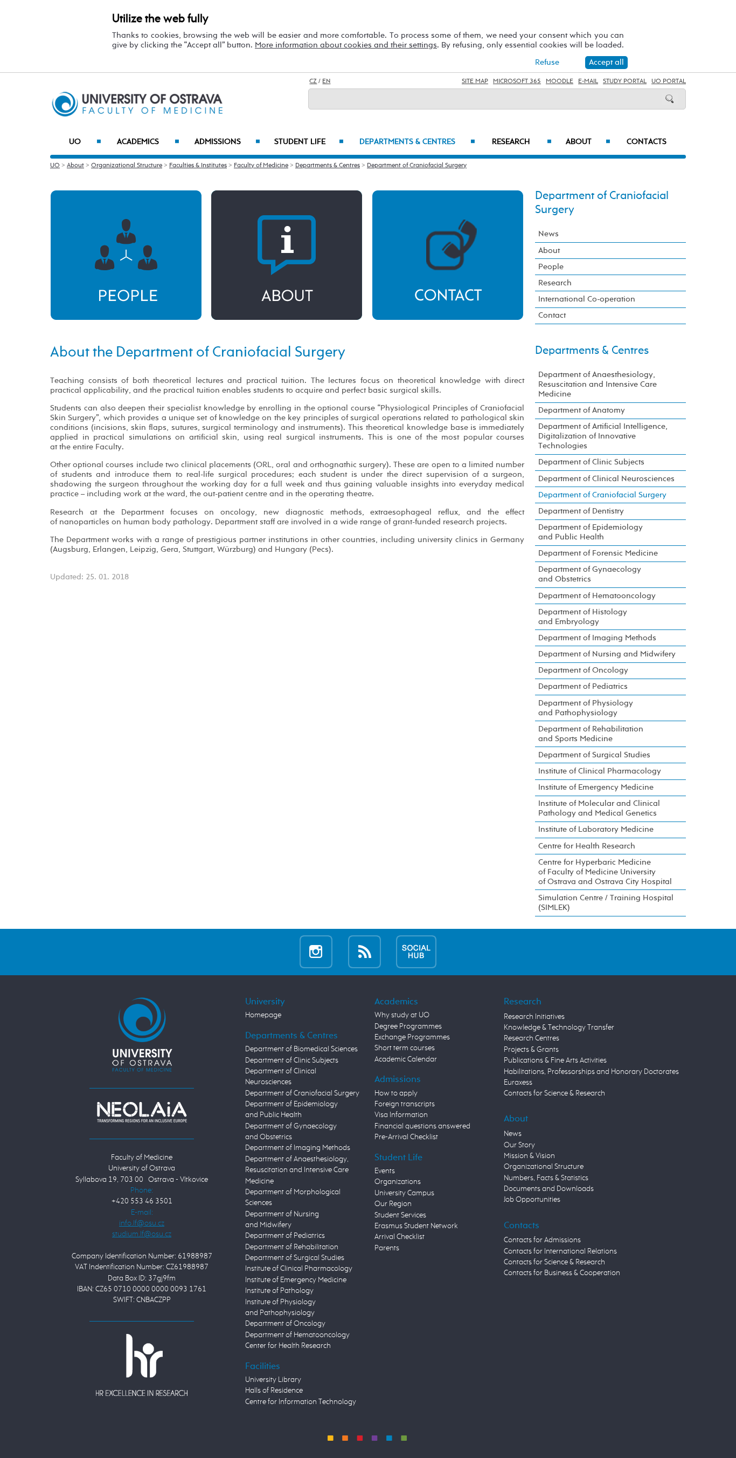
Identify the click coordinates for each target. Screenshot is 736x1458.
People (551, 267)
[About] (286, 255)
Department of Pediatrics (583, 686)
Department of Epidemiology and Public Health (590, 532)
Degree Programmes (408, 1026)
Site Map (475, 81)
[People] (126, 255)
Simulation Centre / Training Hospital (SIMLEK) (605, 903)
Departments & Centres (417, 142)
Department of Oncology (583, 670)
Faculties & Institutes (198, 165)
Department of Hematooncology (597, 596)
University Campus (404, 1193)
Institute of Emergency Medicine (596, 787)
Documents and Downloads (549, 1189)
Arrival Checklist (399, 1237)
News (548, 234)
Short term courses (404, 1048)
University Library (273, 1380)
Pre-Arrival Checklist (406, 1137)
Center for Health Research (288, 1346)
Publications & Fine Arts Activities (555, 1060)
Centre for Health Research (586, 846)
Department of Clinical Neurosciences (606, 479)
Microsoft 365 (517, 81)
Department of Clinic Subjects (591, 462)
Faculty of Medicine (261, 165)
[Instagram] (316, 951)
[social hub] (416, 951)
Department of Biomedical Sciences (301, 1049)
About (588, 142)
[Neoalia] (142, 1112)
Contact (552, 315)
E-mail (588, 81)
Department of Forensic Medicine (598, 553)
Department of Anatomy (581, 410)
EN (326, 81)
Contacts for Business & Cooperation (562, 1273)
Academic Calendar (405, 1059)
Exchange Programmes (412, 1037)
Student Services (400, 1215)
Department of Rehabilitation (291, 1247)
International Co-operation (586, 299)
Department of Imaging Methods (597, 638)
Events (384, 1171)
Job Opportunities (532, 1199)
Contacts (646, 142)
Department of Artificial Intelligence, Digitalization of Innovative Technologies (603, 436)
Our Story (519, 1145)
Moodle (559, 81)
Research (522, 142)
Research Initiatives (534, 1017)
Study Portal (625, 81)
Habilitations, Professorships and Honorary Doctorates (591, 1072)
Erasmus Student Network (416, 1226)
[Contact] (447, 255)
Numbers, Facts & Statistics (546, 1178)
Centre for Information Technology (300, 1402)
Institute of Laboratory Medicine (596, 829)
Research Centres (531, 1038)
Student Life (309, 142)
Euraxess (518, 1082)
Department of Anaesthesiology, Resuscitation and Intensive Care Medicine (597, 384)
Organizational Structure (126, 165)
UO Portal (668, 81)
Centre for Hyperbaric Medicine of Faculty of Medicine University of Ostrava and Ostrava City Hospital (605, 872)
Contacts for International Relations (560, 1251)
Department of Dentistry (581, 511)
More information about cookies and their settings (346, 45)
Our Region (393, 1204)
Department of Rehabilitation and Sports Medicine (590, 734)
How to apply (396, 1093)
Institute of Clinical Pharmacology (599, 771)
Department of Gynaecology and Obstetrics (589, 574)
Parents (386, 1248)
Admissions (227, 142)
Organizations (397, 1182)
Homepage (263, 1015)
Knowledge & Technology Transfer (559, 1027)
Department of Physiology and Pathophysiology (585, 708)
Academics (148, 142)
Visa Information (401, 1115)
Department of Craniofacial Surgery (417, 165)
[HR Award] (142, 1364)
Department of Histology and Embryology (582, 617)
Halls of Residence (274, 1390)
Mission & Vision (529, 1156)
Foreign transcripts (404, 1104)
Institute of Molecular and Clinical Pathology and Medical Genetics (599, 808)
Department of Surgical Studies (594, 755)
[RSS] (364, 951)
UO (85, 142)
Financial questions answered (422, 1126)
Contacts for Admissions (542, 1240)
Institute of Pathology (279, 1291)
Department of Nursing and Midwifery (607, 654)
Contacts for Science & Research (554, 1093)
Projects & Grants (531, 1049)
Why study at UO (401, 1015)
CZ (313, 81)
